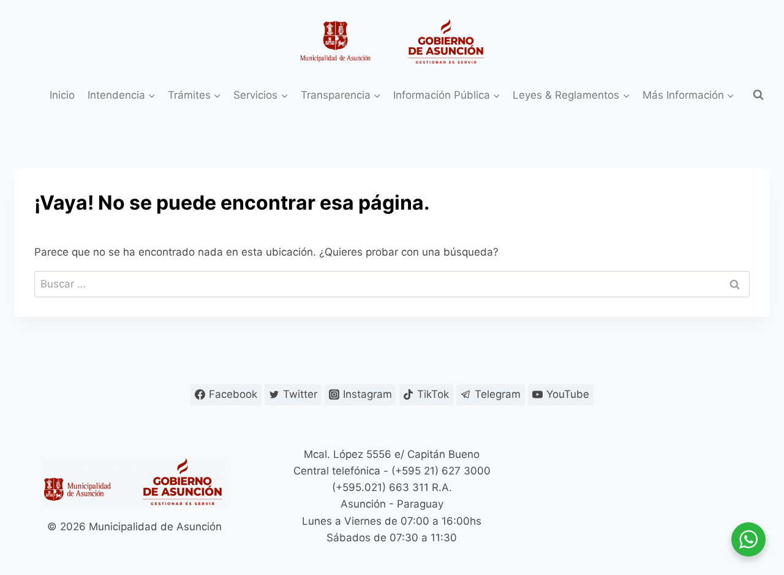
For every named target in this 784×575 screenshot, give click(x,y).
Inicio (62, 95)
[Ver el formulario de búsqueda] (758, 95)
